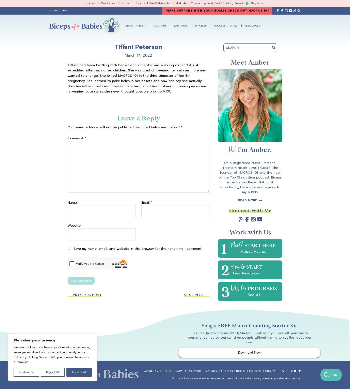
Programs (175, 371)
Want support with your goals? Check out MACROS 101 (217, 11)
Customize (26, 372)
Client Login (58, 10)
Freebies (255, 371)
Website (74, 225)
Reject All (53, 372)
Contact (271, 371)
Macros (211, 371)
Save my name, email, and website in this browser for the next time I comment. (138, 248)
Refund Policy (253, 378)
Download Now (249, 352)
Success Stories (233, 371)
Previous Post (87, 295)
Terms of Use (234, 378)
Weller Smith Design (288, 378)
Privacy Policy (215, 378)
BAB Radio (194, 371)
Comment (77, 138)
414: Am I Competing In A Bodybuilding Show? (220, 3)
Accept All (79, 372)
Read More (247, 200)
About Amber (154, 371)
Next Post (194, 295)
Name (74, 202)
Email (147, 202)
